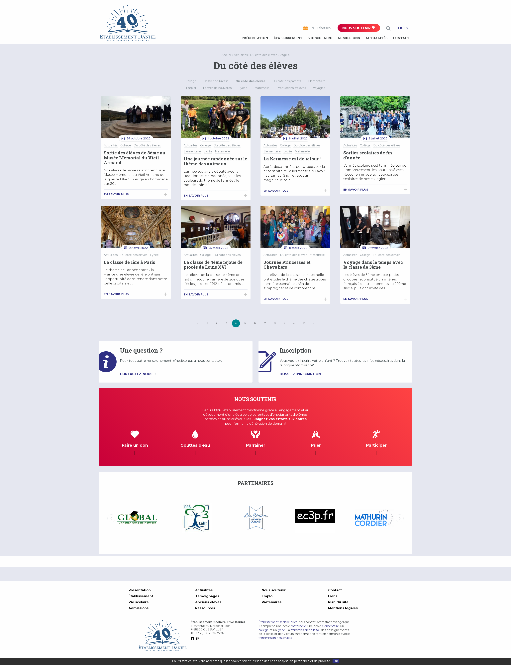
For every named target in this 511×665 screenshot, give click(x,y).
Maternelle (262, 88)
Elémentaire (316, 81)
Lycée (243, 88)
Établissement (288, 38)
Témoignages (207, 596)
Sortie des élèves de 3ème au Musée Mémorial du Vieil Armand (134, 157)
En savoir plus (116, 194)
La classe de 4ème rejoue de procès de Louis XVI (213, 264)
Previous (111, 518)
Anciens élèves (208, 602)
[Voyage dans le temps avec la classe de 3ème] (375, 227)
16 (304, 323)
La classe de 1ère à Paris (129, 262)
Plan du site (338, 602)
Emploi (191, 88)
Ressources (205, 608)
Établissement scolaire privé (277, 622)
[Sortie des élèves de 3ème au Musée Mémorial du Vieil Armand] (136, 117)
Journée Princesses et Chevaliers (287, 264)
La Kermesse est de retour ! (292, 159)
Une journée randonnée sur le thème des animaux (215, 161)
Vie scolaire (320, 38)
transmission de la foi (305, 630)
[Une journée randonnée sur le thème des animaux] (216, 117)
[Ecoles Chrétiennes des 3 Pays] (255, 518)
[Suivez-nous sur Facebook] (193, 638)
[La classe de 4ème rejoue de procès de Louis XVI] (216, 227)
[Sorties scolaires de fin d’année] (375, 117)
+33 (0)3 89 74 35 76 (210, 633)
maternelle (298, 626)
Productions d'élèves (291, 88)
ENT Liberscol (321, 28)
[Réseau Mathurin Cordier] (315, 518)
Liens (332, 596)
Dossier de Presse (216, 81)
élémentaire (330, 626)
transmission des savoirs (275, 638)
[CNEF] (374, 518)
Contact (401, 38)
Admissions (349, 38)
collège (263, 630)
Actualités (376, 38)
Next (400, 518)
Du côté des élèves (263, 55)
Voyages (319, 88)
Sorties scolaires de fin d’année (367, 155)
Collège (191, 81)
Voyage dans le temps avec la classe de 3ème (373, 264)
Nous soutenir (356, 28)
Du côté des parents (286, 81)
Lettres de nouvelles (217, 88)
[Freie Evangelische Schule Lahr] (137, 518)
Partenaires (271, 602)
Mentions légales (343, 608)
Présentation (255, 38)
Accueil (227, 55)
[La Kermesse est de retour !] (295, 117)
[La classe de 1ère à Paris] (136, 227)
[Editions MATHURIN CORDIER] (196, 518)
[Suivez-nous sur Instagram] (198, 638)
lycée (281, 630)
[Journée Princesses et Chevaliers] (295, 227)
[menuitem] (255, 38)
